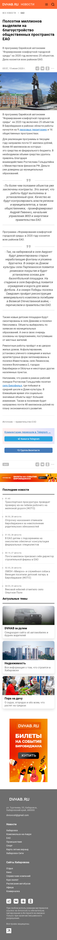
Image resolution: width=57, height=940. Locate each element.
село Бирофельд (12, 385)
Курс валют (12, 880)
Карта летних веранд (17, 849)
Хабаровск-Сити (15, 853)
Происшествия (14, 842)
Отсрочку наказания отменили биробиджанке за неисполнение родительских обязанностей (24, 523)
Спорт (9, 845)
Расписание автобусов (18, 883)
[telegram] (8, 901)
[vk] (16, 901)
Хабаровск (12, 830)
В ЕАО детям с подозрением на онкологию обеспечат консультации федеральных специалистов (27, 541)
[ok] (30, 901)
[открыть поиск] (52, 4)
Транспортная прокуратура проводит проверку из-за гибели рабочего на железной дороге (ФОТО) (27, 505)
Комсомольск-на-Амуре (18, 834)
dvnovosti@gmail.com (17, 815)
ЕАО (23, 13)
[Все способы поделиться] (52, 68)
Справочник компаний (18, 876)
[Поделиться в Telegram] (37, 68)
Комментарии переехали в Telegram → (27, 432)
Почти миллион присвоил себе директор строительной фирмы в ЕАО (29, 558)
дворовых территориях (33, 129)
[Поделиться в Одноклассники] (47, 68)
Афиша (10, 887)
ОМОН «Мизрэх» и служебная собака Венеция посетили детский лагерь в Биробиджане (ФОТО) (27, 574)
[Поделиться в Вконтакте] (42, 68)
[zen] (23, 901)
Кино (9, 872)
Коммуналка (13, 891)
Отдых (9, 868)
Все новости (10, 13)
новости (27, 4)
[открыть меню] (46, 4)
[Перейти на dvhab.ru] (10, 4)
